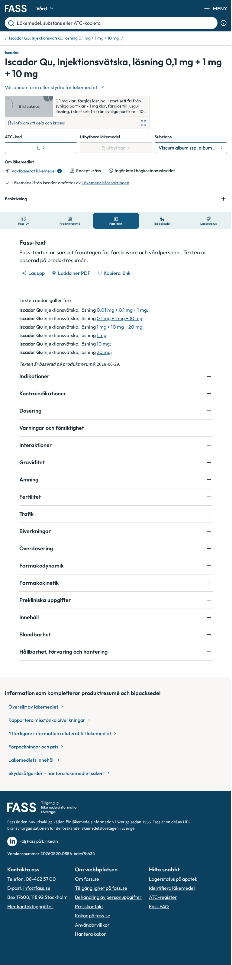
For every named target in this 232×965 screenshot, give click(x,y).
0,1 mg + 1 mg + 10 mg (117, 318)
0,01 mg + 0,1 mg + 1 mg (120, 310)
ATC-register (163, 897)
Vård (41, 8)
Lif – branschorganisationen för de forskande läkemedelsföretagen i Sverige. (98, 825)
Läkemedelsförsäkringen (105, 182)
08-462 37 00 (41, 879)
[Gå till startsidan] (15, 8)
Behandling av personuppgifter (108, 897)
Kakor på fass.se (92, 915)
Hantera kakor (90, 934)
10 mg (101, 344)
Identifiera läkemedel (172, 888)
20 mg (101, 352)
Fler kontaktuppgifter (30, 906)
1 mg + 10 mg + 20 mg (117, 327)
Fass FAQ (159, 906)
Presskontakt (89, 906)
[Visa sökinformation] (223, 23)
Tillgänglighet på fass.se (101, 888)
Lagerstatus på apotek (173, 879)
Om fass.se (87, 879)
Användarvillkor (92, 925)
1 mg (99, 335)
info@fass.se (36, 888)
